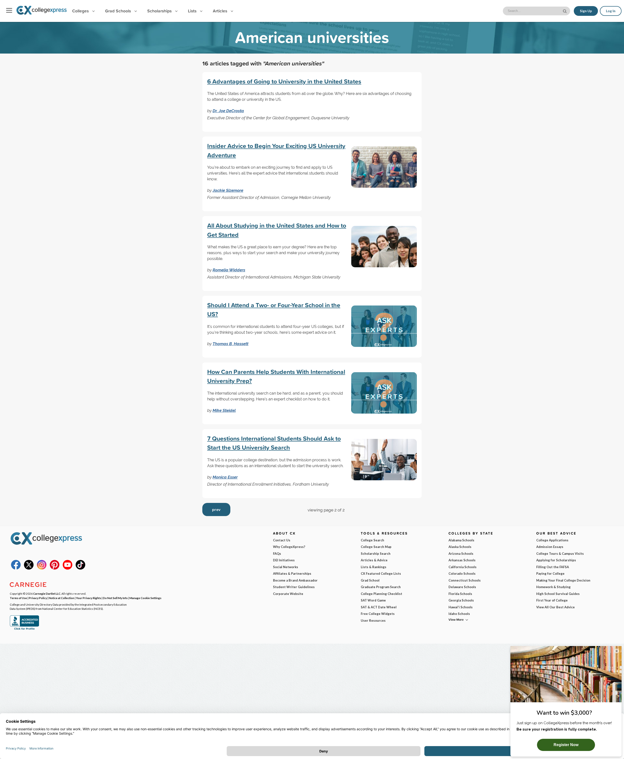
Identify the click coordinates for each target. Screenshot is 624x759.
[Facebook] (16, 568)
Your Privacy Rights (88, 598)
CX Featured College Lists (381, 573)
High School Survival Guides (558, 594)
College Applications (552, 540)
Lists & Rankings (373, 567)
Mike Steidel (224, 410)
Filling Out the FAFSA (552, 567)
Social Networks (285, 567)
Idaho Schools (459, 614)
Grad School (370, 580)
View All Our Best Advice (555, 607)
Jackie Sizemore (228, 190)
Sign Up (586, 11)
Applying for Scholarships (556, 560)
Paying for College (550, 573)
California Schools (462, 567)
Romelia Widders (229, 270)
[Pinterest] (55, 568)
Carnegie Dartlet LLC (46, 593)
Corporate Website (288, 594)
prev (216, 509)
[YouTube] (67, 568)
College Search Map (376, 547)
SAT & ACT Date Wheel (379, 607)
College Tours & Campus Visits (560, 553)
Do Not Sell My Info (115, 598)
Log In (610, 11)
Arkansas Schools (462, 560)
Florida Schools (460, 594)
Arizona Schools (460, 553)
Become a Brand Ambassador (295, 580)
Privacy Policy (38, 598)
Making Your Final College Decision (563, 580)
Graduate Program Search (381, 587)
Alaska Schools (459, 547)
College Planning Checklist (381, 594)
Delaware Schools (462, 587)
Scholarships (160, 11)
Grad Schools (118, 11)
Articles (220, 11)
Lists (193, 11)
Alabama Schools (461, 540)
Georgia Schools (461, 600)
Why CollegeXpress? (289, 547)
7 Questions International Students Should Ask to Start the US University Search (274, 443)
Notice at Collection (61, 598)
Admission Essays (549, 547)
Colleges (80, 11)
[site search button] (565, 11)
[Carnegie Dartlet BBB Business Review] (24, 629)
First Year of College (552, 600)
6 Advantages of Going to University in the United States (284, 81)
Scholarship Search (375, 553)
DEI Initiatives (284, 560)
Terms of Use (18, 598)
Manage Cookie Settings (145, 598)
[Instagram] (42, 568)
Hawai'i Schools (460, 607)
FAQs (277, 553)
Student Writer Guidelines (294, 587)
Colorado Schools (462, 573)
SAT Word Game (373, 600)
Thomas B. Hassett (230, 343)
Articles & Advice (374, 560)
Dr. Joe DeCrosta (228, 110)
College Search (372, 540)
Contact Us (281, 540)
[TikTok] (80, 568)
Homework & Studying (553, 587)
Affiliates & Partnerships (292, 573)
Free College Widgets (378, 614)
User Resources (373, 620)
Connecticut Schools (464, 580)
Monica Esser (225, 477)
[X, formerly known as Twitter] (29, 568)
